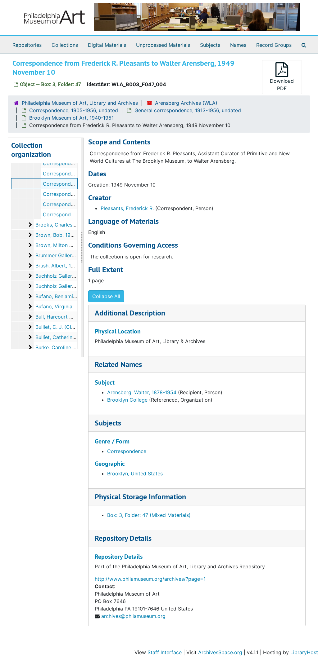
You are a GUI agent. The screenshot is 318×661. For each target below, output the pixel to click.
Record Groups (274, 45)
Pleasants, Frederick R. (127, 208)
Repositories (27, 45)
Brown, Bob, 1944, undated (66, 235)
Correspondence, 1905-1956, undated (73, 110)
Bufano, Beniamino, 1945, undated (75, 296)
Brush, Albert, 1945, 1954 (64, 265)
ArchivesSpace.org (220, 652)
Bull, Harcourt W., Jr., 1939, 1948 (73, 317)
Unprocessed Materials (163, 45)
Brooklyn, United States (135, 473)
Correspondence (126, 451)
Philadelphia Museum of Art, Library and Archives (80, 103)
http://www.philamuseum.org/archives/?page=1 (150, 579)
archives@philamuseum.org (133, 616)
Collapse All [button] (106, 296)
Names (238, 45)
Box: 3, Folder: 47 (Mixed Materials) (149, 515)
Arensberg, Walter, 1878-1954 (141, 392)
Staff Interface (165, 652)
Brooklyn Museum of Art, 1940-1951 (71, 118)
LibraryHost (304, 652)
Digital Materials (107, 45)
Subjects (210, 45)
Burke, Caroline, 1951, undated (70, 347)
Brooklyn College (127, 400)
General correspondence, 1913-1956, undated (187, 110)
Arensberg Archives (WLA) (186, 103)
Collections (65, 45)
